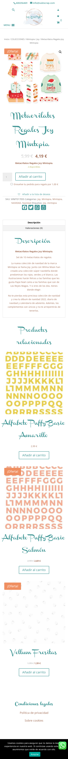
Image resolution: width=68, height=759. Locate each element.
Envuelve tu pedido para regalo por (35, 184)
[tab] (34, 222)
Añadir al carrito (30, 176)
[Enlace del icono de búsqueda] (13, 10)
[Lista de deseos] (59, 16)
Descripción (34, 222)
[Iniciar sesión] (59, 10)
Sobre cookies (34, 720)
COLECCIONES (18, 39)
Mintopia (30, 39)
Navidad (26, 202)
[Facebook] (24, 208)
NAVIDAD (16, 202)
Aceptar (35, 754)
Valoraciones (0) (34, 228)
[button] (7, 21)
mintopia (52, 202)
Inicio (6, 39)
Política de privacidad (34, 713)
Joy (38, 39)
